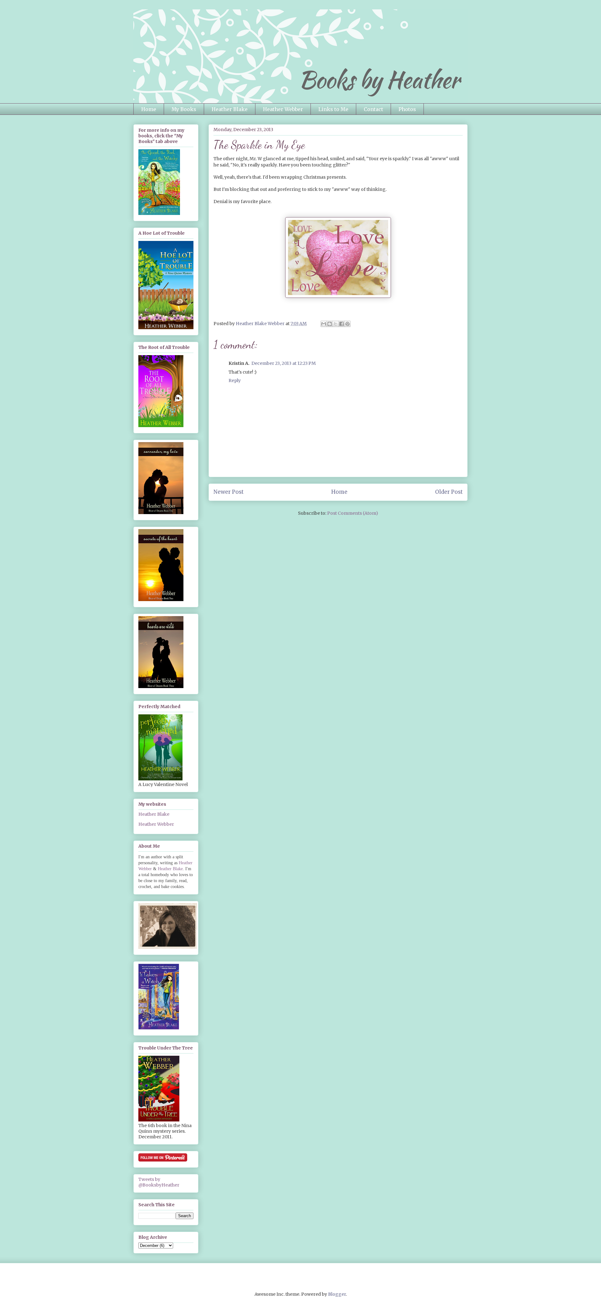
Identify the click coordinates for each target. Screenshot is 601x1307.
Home (148, 109)
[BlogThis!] (329, 324)
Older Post (449, 491)
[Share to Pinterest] (347, 324)
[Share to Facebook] (341, 324)
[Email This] (324, 324)
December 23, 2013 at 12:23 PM (283, 363)
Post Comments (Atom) (352, 513)
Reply (235, 380)
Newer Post (228, 491)
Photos (407, 109)
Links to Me (333, 109)
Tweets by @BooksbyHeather (158, 1182)
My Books (184, 109)
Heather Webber (283, 109)
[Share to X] (335, 324)
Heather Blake (230, 109)
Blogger (337, 1294)
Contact (373, 109)
